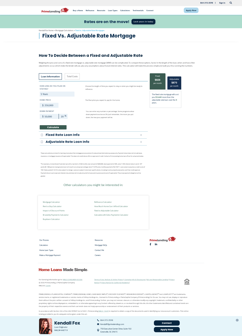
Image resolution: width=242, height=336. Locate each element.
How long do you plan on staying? (52, 87)
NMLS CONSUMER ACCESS (72, 279)
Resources (99, 240)
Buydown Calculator (51, 219)
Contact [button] (167, 323)
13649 (47, 285)
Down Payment (47, 111)
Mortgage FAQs (101, 245)
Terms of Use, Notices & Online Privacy (109, 279)
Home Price (45, 100)
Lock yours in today (143, 22)
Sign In (222, 3)
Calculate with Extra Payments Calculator (111, 215)
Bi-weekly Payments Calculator (56, 215)
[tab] (93, 135)
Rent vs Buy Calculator (52, 206)
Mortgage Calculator (51, 202)
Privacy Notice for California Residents (114, 282)
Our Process (44, 240)
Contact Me (99, 250)
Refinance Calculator (103, 202)
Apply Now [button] (166, 329)
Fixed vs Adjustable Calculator (106, 210)
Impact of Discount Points (54, 210)
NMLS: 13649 (104, 311)
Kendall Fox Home (46, 30)
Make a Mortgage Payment (49, 255)
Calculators (43, 245)
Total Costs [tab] (72, 76)
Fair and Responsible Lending (158, 279)
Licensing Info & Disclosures (135, 279)
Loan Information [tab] (50, 76)
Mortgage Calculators (64, 30)
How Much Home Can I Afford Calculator (111, 206)
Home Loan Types (46, 250)
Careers (98, 255)
